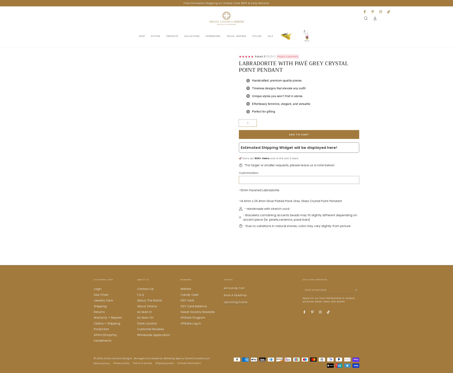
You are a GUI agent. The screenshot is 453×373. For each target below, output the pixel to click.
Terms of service (142, 363)
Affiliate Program (192, 318)
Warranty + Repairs (108, 318)
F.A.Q (140, 295)
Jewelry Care (103, 300)
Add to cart (299, 134)
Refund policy (102, 363)
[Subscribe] (357, 290)
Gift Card (187, 300)
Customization (248, 173)
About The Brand (149, 300)
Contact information (189, 363)
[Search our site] (365, 18)
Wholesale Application (153, 335)
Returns (99, 312)
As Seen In (144, 312)
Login (98, 289)
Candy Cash (189, 295)
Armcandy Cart (234, 288)
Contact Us (145, 289)
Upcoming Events (236, 302)
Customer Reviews (150, 329)
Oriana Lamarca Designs (118, 358)
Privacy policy (121, 363)
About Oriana (147, 306)
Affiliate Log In (190, 323)
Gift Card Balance (193, 306)
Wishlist (185, 289)
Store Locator (147, 323)
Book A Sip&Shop (235, 295)
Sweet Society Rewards (197, 312)
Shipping (100, 306)
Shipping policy (165, 363)
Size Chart (101, 295)
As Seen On (145, 318)
